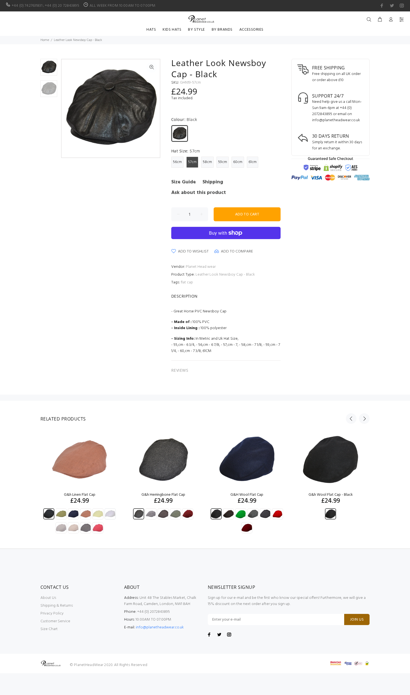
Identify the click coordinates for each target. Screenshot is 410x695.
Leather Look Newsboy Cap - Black (225, 274)
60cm (237, 162)
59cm (222, 162)
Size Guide (183, 182)
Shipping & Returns (56, 605)
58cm (207, 162)
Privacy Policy (52, 613)
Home (44, 40)
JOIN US (357, 619)
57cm (192, 162)
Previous (69, 108)
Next (151, 108)
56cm (177, 162)
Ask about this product (198, 193)
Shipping (212, 182)
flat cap (187, 282)
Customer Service (55, 621)
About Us (48, 598)
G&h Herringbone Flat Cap (163, 495)
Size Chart (49, 629)
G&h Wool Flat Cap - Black (330, 495)
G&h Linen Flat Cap (79, 495)
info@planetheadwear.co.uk (160, 627)
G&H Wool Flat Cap (246, 495)
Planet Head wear (201, 267)
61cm (253, 162)
